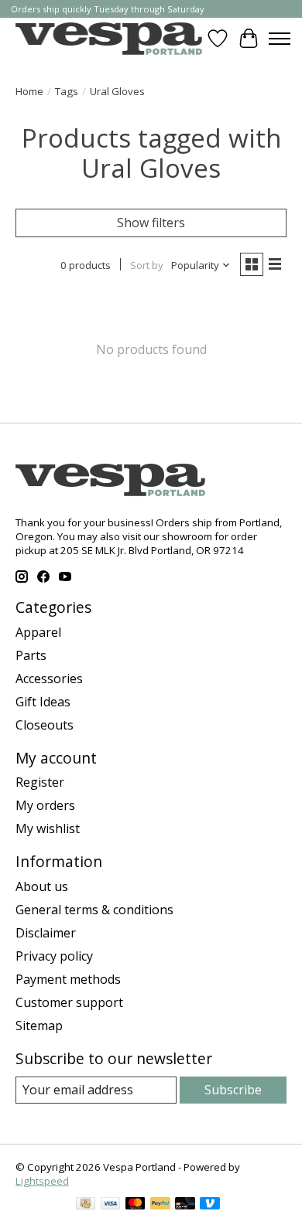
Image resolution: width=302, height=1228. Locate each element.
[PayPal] (160, 1205)
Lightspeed (42, 1181)
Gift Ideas (42, 701)
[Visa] (111, 1205)
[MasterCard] (135, 1205)
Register (39, 782)
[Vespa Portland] (108, 38)
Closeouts (44, 724)
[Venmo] (210, 1205)
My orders (45, 805)
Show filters (151, 222)
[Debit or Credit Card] (185, 1205)
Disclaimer (45, 932)
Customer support (69, 1002)
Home (29, 91)
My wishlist (47, 828)
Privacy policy (54, 955)
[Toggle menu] (279, 38)
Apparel (38, 632)
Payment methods (68, 979)
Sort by (146, 265)
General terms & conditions (94, 909)
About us (41, 886)
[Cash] (85, 1205)
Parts (30, 655)
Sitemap (39, 1025)
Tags (66, 91)
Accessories (49, 678)
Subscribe (233, 1089)
